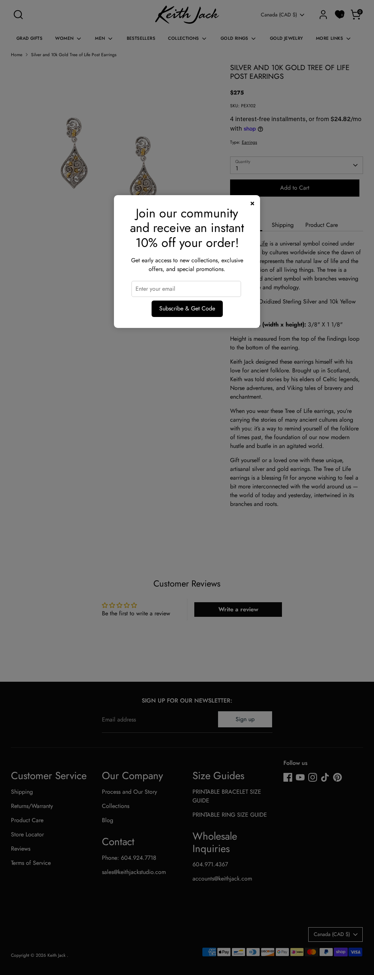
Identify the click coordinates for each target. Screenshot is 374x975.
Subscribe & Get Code (187, 308)
